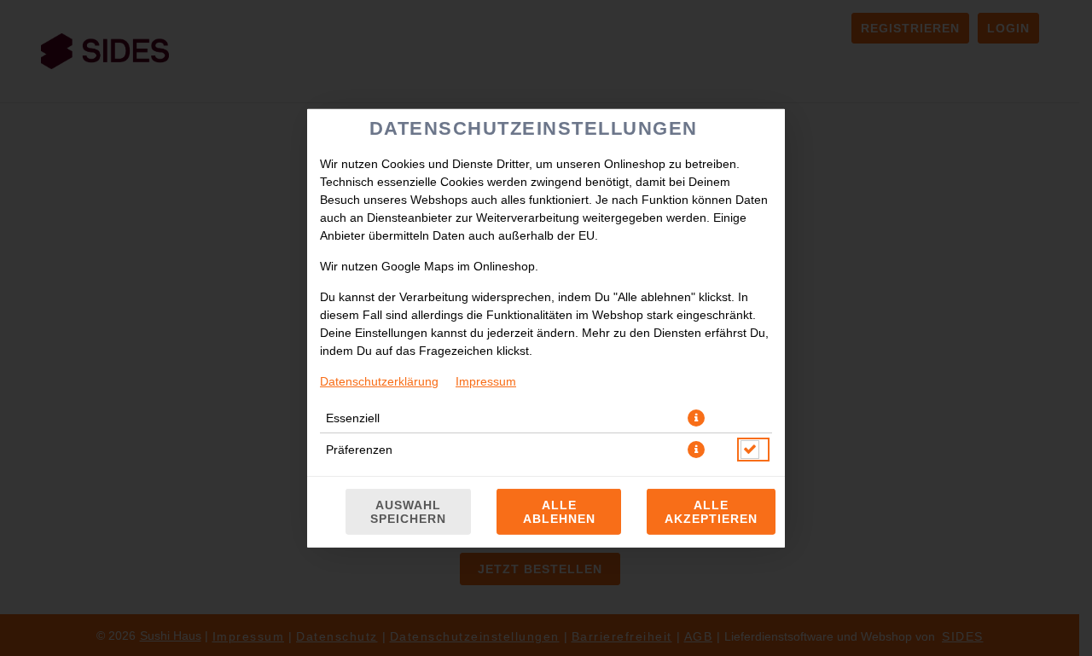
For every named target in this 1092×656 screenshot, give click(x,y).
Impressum (486, 380)
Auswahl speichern (408, 511)
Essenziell (353, 417)
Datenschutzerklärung (379, 380)
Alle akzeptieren (711, 511)
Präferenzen (359, 449)
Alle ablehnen (559, 511)
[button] (696, 417)
